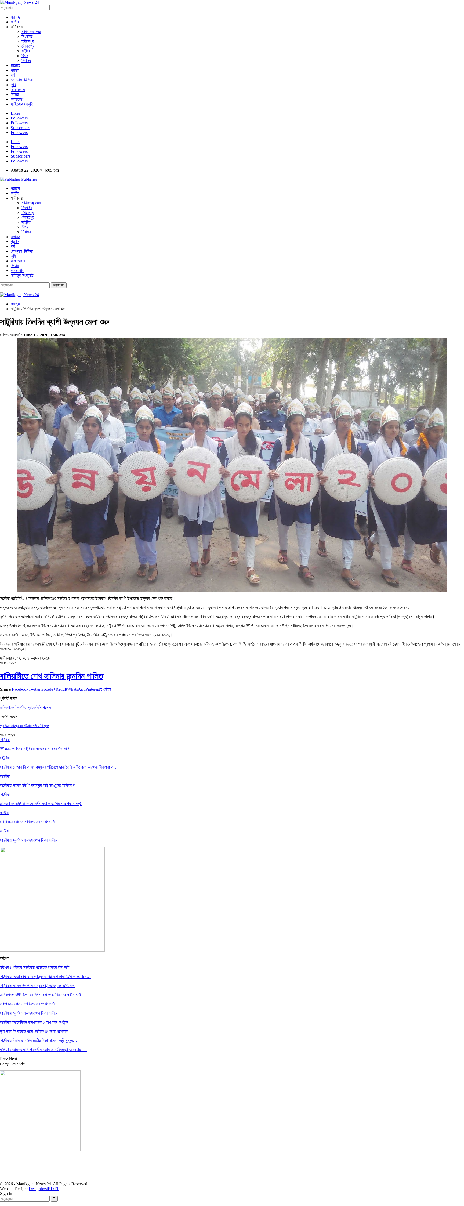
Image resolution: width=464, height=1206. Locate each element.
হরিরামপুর (27, 41)
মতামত (15, 65)
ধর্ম (13, 75)
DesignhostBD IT (44, 1188)
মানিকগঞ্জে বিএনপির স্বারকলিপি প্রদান (25, 707)
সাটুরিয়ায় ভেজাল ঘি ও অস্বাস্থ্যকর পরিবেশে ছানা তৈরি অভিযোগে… (45, 976)
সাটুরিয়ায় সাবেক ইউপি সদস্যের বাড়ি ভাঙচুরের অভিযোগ (37, 985)
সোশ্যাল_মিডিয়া (22, 80)
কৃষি (13, 84)
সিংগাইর (26, 36)
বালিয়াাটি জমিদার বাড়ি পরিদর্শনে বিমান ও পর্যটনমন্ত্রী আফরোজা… (43, 1049)
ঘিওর (24, 55)
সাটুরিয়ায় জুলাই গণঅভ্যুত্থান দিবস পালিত (28, 1013)
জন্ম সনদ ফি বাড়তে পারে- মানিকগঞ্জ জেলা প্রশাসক (34, 1031)
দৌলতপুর (27, 46)
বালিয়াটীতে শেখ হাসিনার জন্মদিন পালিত (51, 676)
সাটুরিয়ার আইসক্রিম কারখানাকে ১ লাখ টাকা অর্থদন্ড (34, 1022)
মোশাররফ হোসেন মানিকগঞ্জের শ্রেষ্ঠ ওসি (27, 1004)
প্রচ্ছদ (15, 17)
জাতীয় (15, 22)
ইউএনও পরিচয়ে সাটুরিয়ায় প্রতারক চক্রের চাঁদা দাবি (34, 967)
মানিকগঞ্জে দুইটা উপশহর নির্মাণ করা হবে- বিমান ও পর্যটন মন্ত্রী (41, 995)
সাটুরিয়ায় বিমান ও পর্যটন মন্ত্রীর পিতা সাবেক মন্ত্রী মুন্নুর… (38, 1040)
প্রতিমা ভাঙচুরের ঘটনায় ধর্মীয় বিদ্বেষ (24, 725)
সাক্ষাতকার (18, 89)
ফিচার (15, 94)
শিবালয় (26, 60)
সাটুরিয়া (26, 51)
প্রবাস (15, 70)
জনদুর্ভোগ (17, 99)
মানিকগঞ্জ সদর (31, 31)
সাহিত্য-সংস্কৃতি (22, 104)
